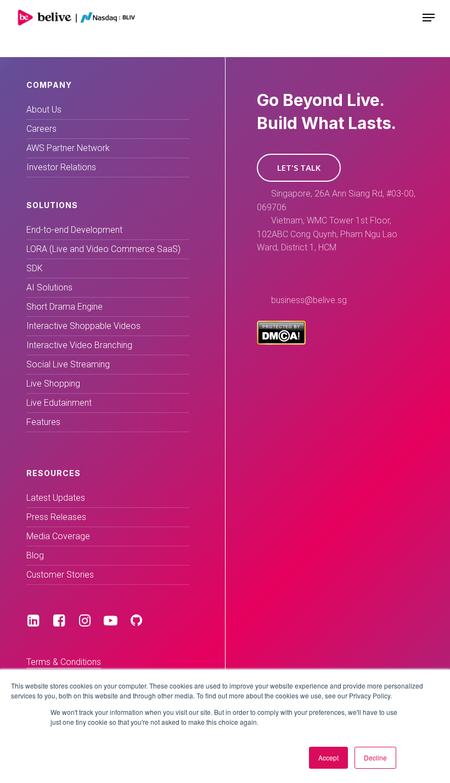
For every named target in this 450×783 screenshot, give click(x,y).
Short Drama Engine (64, 306)
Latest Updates (55, 498)
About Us (43, 109)
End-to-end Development (74, 230)
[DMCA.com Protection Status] (281, 342)
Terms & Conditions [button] (63, 662)
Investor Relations (61, 167)
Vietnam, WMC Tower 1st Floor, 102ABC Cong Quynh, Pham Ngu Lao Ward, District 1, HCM (327, 234)
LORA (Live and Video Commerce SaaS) (103, 249)
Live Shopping (53, 383)
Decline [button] (375, 757)
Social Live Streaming (68, 364)
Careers (41, 129)
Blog (35, 555)
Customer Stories (60, 574)
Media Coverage (58, 536)
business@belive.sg (309, 300)
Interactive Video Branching (79, 345)
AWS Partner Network (68, 148)
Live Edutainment (59, 403)
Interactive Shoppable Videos (83, 326)
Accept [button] (328, 757)
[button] (299, 168)
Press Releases (56, 517)
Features (43, 422)
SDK (34, 268)
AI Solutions (49, 287)
